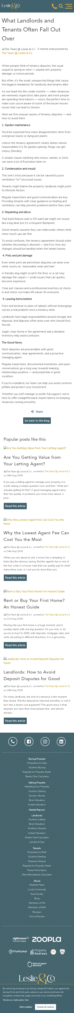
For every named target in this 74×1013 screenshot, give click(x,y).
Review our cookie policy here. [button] (16, 1000)
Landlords (37, 815)
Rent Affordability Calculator (37, 874)
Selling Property (37, 782)
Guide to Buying (37, 767)
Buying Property (37, 759)
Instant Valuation (37, 804)
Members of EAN (37, 907)
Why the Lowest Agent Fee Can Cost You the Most (36, 536)
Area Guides (37, 894)
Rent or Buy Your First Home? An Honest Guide (34, 603)
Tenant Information (37, 870)
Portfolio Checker (37, 828)
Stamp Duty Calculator (37, 776)
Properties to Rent (36, 852)
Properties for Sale (37, 763)
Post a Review (37, 916)
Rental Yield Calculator (37, 837)
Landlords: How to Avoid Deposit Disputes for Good (32, 675)
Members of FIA (37, 903)
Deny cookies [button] (26, 1006)
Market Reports (37, 809)
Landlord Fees (37, 842)
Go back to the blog (37, 421)
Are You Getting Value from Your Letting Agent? (32, 460)
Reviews (36, 912)
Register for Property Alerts (37, 772)
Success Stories (37, 795)
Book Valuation (37, 800)
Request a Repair (37, 861)
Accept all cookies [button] (45, 1006)
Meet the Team (37, 884)
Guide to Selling (37, 791)
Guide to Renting (37, 856)
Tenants (37, 848)
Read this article (15, 506)
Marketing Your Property (37, 786)
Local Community (37, 889)
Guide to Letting (37, 819)
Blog (37, 898)
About (37, 881)
